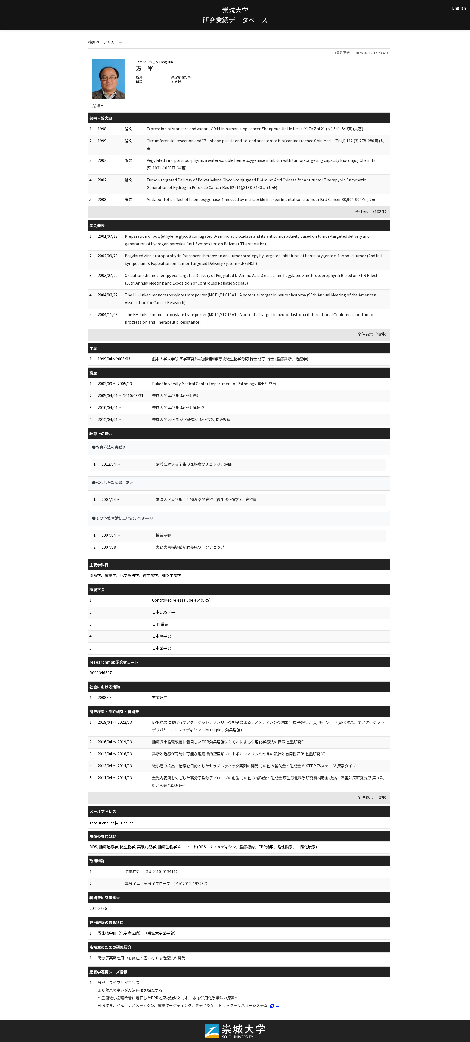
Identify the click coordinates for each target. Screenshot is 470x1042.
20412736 (98, 908)
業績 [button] (96, 106)
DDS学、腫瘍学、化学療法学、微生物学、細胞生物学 (135, 575)
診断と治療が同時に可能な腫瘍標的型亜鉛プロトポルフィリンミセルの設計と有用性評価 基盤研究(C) (239, 753)
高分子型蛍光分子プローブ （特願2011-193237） (167, 883)
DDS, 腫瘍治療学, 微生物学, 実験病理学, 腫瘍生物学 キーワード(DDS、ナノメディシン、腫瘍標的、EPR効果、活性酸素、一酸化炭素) (203, 846)
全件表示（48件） (373, 334)
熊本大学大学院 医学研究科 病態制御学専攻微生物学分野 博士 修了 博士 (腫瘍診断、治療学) (230, 358)
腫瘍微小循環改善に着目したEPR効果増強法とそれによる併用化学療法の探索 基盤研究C (228, 741)
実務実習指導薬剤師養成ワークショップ (190, 547)
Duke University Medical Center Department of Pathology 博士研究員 (214, 383)
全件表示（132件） (372, 211)
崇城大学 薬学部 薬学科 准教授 (178, 407)
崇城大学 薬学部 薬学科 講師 (176, 395)
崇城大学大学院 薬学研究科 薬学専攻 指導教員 (191, 419)
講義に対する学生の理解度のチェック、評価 (194, 464)
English (459, 8)
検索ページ (97, 42)
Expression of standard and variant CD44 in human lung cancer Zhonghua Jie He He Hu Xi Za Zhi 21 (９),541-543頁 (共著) (255, 128)
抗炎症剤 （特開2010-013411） (152, 871)
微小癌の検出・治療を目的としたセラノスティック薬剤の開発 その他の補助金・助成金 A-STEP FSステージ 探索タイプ (254, 765)
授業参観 (163, 535)
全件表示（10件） (373, 797)
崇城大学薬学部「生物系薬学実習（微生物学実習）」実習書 (206, 499)
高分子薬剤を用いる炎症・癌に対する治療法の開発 (141, 957)
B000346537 (100, 672)
